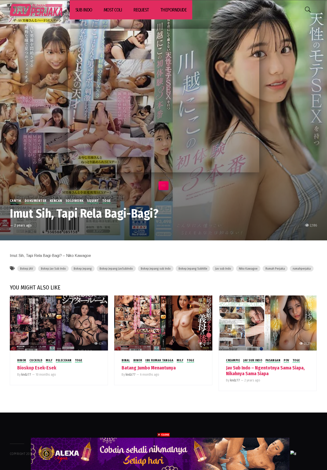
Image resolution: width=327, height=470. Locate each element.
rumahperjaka (302, 268)
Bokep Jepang (83, 268)
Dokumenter (35, 201)
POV (286, 360)
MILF (49, 360)
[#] (293, 453)
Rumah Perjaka (275, 268)
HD (163, 185)
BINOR (21, 360)
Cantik (15, 201)
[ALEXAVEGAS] (160, 453)
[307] (163, 323)
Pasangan (272, 360)
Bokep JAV (26, 268)
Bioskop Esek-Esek (36, 368)
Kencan (56, 201)
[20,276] (268, 323)
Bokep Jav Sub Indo (53, 268)
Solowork (75, 201)
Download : (163, 178)
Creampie (233, 360)
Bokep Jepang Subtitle (193, 268)
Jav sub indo (252, 360)
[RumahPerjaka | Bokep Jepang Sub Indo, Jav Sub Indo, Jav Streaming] (36, 10)
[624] (59, 323)
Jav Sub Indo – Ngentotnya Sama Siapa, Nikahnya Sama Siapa (265, 370)
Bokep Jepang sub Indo (156, 268)
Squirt (93, 201)
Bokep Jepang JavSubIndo (116, 268)
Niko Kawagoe (248, 268)
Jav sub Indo (223, 268)
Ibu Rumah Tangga (159, 360)
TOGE (106, 201)
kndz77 (26, 375)
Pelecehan (64, 360)
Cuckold (36, 360)
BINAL (126, 360)
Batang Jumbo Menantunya (149, 368)
